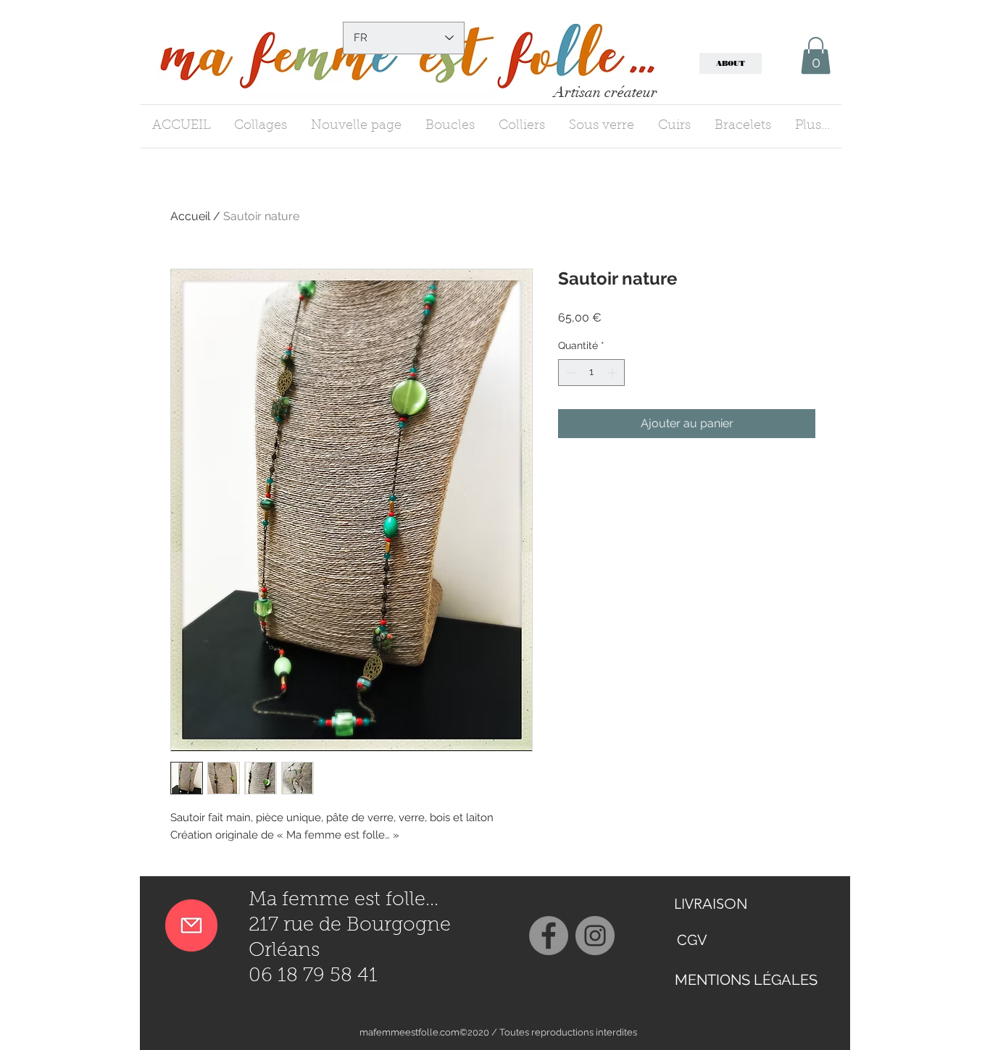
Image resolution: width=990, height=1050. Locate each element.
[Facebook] (548, 935)
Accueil (190, 216)
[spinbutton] (591, 372)
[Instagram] (595, 935)
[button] (815, 55)
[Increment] (613, 372)
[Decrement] (569, 372)
